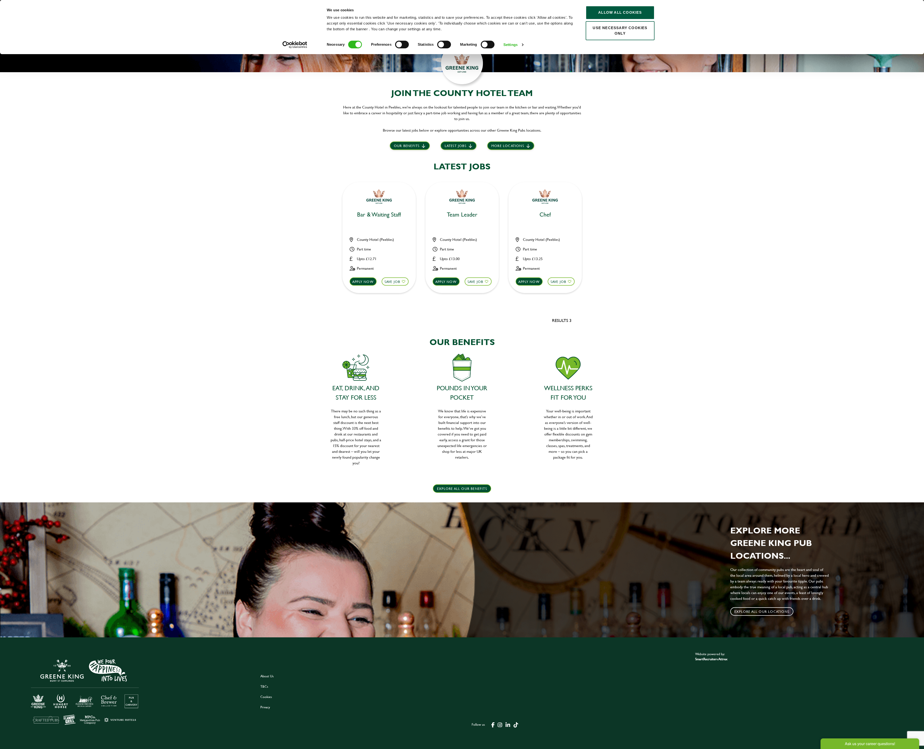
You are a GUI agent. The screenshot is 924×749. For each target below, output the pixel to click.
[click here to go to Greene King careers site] (127, 691)
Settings (510, 45)
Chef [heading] (545, 214)
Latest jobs (455, 145)
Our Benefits (406, 145)
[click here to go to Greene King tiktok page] (515, 724)
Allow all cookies (620, 12)
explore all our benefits (462, 488)
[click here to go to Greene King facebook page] (493, 724)
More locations (507, 145)
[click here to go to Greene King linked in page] (508, 724)
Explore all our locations (761, 611)
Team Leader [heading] (462, 214)
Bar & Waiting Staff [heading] (379, 214)
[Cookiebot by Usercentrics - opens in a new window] (295, 44)
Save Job (392, 281)
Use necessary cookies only (620, 30)
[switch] (402, 44)
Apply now (363, 281)
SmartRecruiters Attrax (711, 658)
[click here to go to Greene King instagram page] (500, 724)
